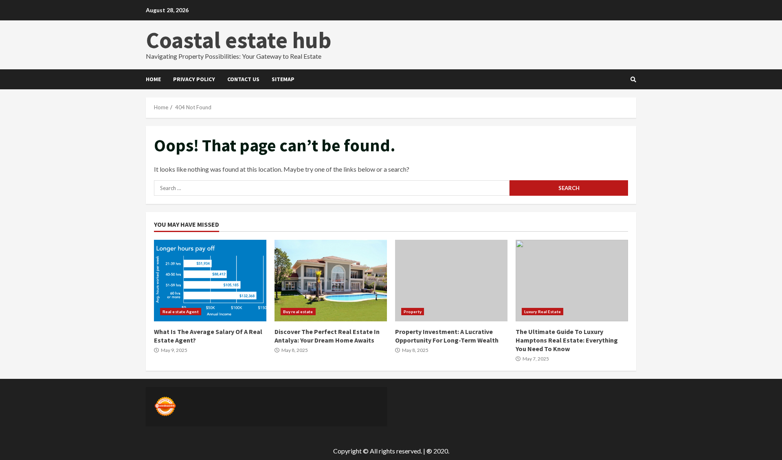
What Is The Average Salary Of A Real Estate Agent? (210, 280)
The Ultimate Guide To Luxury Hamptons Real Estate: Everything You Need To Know (572, 280)
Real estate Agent (181, 311)
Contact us (243, 79)
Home (153, 79)
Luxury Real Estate (542, 311)
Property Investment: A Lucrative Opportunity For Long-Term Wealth (451, 280)
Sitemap (283, 79)
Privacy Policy (194, 79)
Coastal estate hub (239, 40)
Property (413, 311)
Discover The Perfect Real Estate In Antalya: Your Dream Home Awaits (331, 280)
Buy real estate (298, 311)
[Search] (633, 79)
